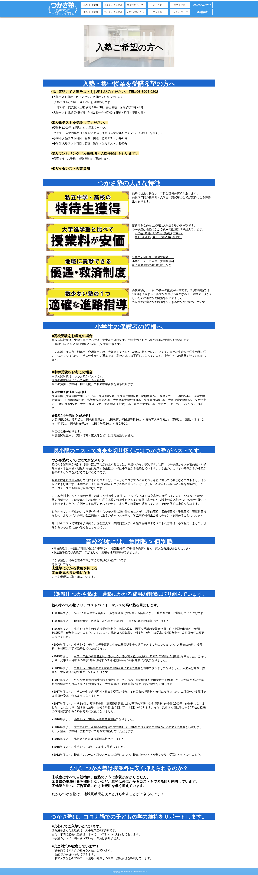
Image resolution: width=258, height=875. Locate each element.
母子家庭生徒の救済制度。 (149, 265)
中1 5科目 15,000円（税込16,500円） (158, 237)
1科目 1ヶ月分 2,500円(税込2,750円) (77, 343)
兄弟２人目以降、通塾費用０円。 (153, 257)
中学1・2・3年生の (86, 668)
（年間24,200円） (158, 656)
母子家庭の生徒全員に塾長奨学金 (119, 668)
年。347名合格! (95, 380)
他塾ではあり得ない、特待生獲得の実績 (157, 193)
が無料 (174, 656)
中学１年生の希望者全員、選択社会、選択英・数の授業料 (110, 656)
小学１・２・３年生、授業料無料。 (154, 261)
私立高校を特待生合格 (66, 480)
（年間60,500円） (174, 703)
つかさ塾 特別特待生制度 (89, 679)
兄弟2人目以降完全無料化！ (91, 613)
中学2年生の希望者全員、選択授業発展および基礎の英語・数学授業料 (118, 703)
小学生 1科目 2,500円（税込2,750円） (159, 233)
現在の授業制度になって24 (69, 380)
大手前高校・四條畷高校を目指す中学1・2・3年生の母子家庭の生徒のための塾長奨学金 (129, 727)
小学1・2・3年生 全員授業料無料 (95, 719)
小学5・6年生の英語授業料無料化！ (96, 628)
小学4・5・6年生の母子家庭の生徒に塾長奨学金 (104, 644)
